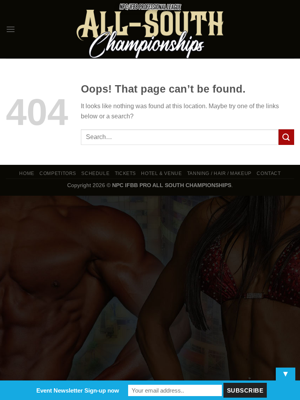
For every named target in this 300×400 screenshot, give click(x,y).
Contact (268, 173)
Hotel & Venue (161, 173)
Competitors (57, 173)
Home (26, 173)
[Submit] (286, 137)
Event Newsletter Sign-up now (77, 390)
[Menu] (10, 29)
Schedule (95, 173)
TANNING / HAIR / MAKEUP (219, 173)
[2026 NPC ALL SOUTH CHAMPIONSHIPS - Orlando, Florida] (150, 29)
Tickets (125, 173)
